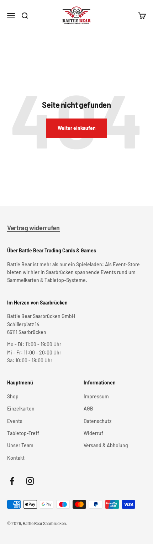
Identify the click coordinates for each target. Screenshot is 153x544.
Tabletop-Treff (23, 433)
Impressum (96, 396)
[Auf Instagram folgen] (30, 481)
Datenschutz (97, 421)
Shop (13, 396)
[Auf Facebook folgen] (12, 481)
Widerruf (93, 433)
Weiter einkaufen (77, 128)
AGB (88, 409)
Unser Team (20, 445)
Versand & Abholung (106, 445)
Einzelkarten (21, 409)
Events (14, 421)
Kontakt (16, 458)
